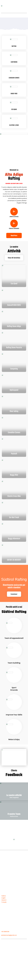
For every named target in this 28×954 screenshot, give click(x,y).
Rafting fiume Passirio (14, 347)
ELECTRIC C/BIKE (14, 125)
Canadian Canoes (14, 432)
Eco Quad (14, 283)
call (9, 3)
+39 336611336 (5, 931)
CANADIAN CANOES (14, 78)
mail (4, 3)
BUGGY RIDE (14, 93)
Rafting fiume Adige (14, 326)
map (18, 3)
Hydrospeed (14, 390)
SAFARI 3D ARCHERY (14, 560)
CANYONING (14, 62)
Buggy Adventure (14, 539)
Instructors (14, 816)
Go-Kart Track (14, 517)
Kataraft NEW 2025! (14, 305)
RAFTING (14, 46)
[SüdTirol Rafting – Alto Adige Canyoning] (1, 5)
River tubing (14, 411)
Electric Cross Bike (14, 496)
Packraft (14, 454)
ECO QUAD (14, 109)
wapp (13, 3)
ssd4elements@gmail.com (9, 935)
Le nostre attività (14, 795)
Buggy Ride (14, 475)
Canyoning (14, 369)
